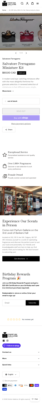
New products (30, 10)
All (9, 10)
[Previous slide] (15, 53)
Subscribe (32, 303)
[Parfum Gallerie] (11, 335)
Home (4, 10)
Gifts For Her (21, 10)
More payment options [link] (21, 123)
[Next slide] (26, 53)
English (10, 374)
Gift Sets (14, 10)
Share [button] (10, 130)
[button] (21, 352)
